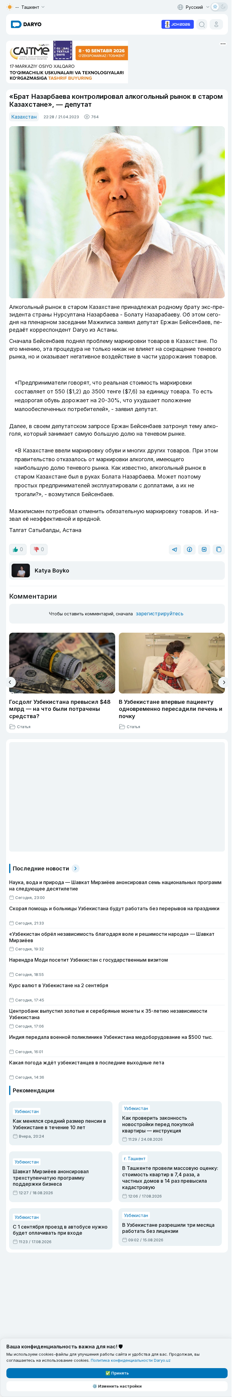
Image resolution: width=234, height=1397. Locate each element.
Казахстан (24, 117)
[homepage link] (26, 24)
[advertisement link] (177, 24)
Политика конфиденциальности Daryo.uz (131, 1360)
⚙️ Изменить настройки (117, 1386)
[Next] (223, 682)
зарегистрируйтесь (159, 613)
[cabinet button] (216, 24)
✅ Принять (117, 1373)
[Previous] (10, 682)
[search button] (201, 24)
